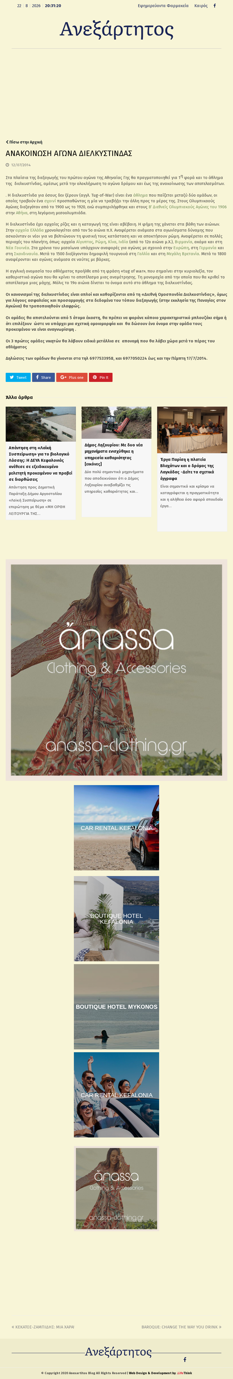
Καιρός (201, 5)
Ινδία (123, 241)
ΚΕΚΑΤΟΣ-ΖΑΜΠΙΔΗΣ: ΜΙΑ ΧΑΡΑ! (44, 1327)
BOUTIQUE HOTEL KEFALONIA (116, 918)
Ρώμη (100, 241)
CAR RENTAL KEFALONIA (117, 828)
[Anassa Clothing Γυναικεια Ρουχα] (116, 779)
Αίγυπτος (84, 241)
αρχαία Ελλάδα (29, 230)
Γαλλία (143, 253)
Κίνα (112, 241)
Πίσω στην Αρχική (25, 142)
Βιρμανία (183, 241)
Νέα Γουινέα (17, 247)
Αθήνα (22, 212)
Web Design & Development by (160, 1373)
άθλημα (140, 195)
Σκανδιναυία (26, 253)
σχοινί (50, 200)
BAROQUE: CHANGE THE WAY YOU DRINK (180, 1327)
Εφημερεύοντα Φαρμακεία (163, 5)
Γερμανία (208, 247)
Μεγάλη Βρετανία (183, 253)
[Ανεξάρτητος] (116, 29)
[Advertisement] (116, 94)
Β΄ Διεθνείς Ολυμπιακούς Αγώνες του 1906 (188, 206)
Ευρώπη (181, 247)
